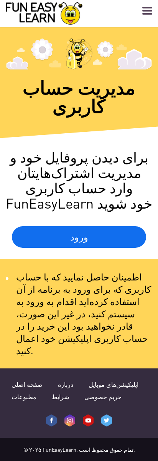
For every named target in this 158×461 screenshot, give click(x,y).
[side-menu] (147, 11)
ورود (79, 237)
